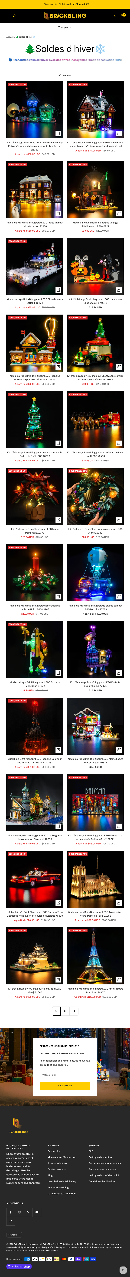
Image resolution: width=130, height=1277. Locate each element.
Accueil (9, 37)
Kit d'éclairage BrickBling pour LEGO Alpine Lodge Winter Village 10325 (95, 760)
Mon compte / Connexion (62, 1157)
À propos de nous (57, 1163)
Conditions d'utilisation (102, 1181)
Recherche (54, 1151)
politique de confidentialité (104, 1175)
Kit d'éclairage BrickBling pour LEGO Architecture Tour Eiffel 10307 (95, 990)
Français (12, 1235)
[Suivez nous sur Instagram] (19, 1212)
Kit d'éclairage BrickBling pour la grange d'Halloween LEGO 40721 (95, 224)
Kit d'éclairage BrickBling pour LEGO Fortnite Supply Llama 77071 (95, 684)
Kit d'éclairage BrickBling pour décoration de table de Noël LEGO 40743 (35, 607)
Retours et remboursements (105, 1163)
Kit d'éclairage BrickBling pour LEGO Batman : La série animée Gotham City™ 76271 (95, 837)
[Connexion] (115, 16)
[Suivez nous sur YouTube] (36, 1212)
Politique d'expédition (101, 1157)
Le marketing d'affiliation (62, 1193)
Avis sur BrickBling (58, 1187)
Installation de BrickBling (62, 1181)
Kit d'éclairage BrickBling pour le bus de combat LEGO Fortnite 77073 (95, 607)
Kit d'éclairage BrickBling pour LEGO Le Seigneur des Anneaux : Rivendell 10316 (34, 837)
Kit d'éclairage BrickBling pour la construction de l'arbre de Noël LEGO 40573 (34, 454)
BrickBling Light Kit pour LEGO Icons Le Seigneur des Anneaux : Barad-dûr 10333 (34, 760)
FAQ (91, 1151)
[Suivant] (73, 1011)
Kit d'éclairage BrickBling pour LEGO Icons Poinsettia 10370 (34, 531)
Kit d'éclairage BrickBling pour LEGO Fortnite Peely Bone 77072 (35, 684)
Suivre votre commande (102, 1169)
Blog (50, 1175)
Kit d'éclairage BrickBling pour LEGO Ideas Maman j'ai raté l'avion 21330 (34, 224)
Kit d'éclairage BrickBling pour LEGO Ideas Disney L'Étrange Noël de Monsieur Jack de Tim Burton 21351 (35, 146)
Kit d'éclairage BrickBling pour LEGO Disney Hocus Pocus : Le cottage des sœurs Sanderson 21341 (95, 144)
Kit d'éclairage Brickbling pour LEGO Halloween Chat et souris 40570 (95, 301)
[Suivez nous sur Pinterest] (28, 1212)
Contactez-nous (57, 1169)
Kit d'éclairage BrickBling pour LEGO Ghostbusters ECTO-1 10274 (34, 301)
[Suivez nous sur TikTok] (10, 1221)
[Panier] (122, 15)
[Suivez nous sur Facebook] (10, 1212)
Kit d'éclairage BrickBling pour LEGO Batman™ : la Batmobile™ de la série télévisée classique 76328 (35, 914)
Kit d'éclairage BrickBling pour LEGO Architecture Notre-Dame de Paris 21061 (95, 914)
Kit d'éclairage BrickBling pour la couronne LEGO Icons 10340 (95, 531)
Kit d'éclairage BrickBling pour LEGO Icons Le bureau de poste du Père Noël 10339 (35, 377)
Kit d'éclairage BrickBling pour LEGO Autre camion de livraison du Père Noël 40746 (95, 377)
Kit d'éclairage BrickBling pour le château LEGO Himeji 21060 (34, 990)
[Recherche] (14, 15)
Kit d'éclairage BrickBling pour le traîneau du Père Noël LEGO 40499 (95, 454)
